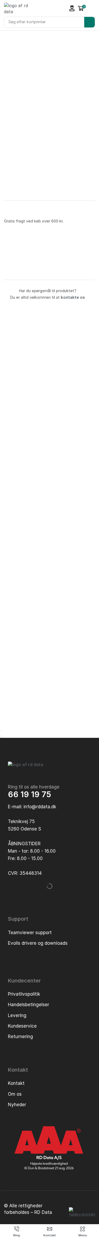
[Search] (89, 22)
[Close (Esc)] (0, 730)
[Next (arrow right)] (2, 736)
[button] (72, 8)
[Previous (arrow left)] (0, 736)
